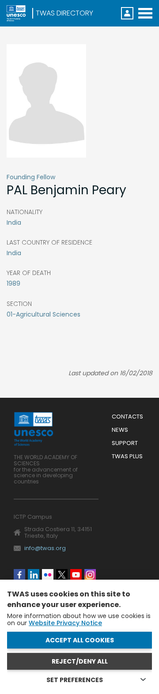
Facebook (19, 575)
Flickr (47, 575)
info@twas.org (45, 548)
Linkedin (33, 575)
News (120, 430)
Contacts (127, 417)
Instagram (90, 575)
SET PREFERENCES (74, 679)
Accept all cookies (79, 640)
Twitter (62, 575)
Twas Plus (127, 456)
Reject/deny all (80, 661)
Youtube (76, 575)
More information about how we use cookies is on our (79, 619)
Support (125, 443)
